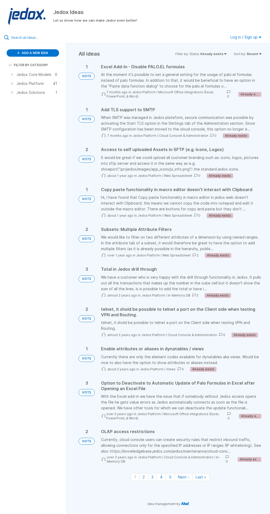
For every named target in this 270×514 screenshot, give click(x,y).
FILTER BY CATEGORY (31, 65)
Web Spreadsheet (178, 176)
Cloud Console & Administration (183, 136)
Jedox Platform (144, 92)
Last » (201, 477)
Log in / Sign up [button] (244, 37)
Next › (183, 477)
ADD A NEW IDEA (34, 53)
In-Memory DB (179, 295)
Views (171, 369)
